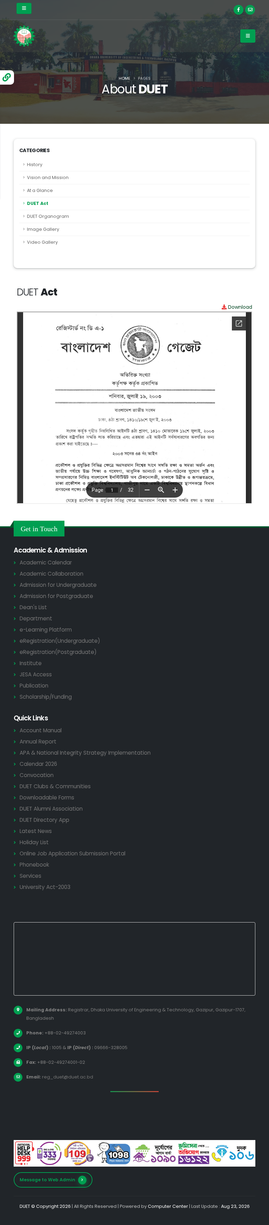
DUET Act (37, 203)
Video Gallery (42, 242)
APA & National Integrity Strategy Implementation (85, 752)
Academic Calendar (46, 562)
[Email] (250, 10)
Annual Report (38, 741)
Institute (31, 663)
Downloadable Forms (47, 797)
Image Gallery (43, 229)
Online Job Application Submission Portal (72, 853)
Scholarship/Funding (46, 696)
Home (124, 78)
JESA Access (36, 674)
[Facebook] (238, 10)
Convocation (37, 775)
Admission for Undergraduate (58, 585)
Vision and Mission (48, 177)
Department (36, 618)
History (34, 165)
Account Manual (41, 730)
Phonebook (34, 864)
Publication (34, 685)
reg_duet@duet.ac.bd (67, 1077)
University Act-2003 (45, 887)
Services (30, 875)
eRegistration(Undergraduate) (60, 640)
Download (239, 307)
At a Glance (40, 190)
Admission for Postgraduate (56, 596)
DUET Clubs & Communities (55, 786)
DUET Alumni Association (51, 808)
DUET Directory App (44, 820)
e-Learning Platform (46, 629)
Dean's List (33, 607)
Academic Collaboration (51, 573)
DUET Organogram (48, 216)
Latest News (36, 831)
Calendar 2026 (38, 764)
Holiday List (34, 842)
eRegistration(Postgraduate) (58, 652)
